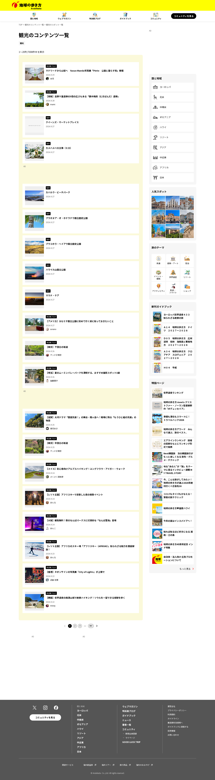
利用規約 (171, 714)
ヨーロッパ (165, 87)
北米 (162, 97)
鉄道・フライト (173, 291)
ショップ (187, 291)
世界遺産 (173, 277)
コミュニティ (155, 18)
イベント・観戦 (158, 277)
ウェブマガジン (64, 18)
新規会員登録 (131, 733)
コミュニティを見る (184, 16)
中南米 (163, 107)
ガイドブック (125, 18)
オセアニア (165, 117)
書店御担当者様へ (175, 722)
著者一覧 (126, 724)
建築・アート (172, 263)
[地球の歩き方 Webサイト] (26, 5)
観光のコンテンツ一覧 (34, 24)
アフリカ (164, 167)
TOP (21, 24)
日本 (162, 177)
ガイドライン (173, 718)
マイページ (130, 737)
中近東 (163, 157)
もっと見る (185, 568)
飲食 (158, 263)
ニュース (126, 720)
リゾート (164, 137)
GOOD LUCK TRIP (131, 742)
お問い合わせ (173, 734)
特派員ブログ (95, 18)
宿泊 (187, 263)
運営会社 (171, 706)
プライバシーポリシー (177, 710)
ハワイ (163, 127)
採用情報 (171, 730)
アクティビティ (158, 291)
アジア (163, 147)
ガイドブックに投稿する (178, 726)
